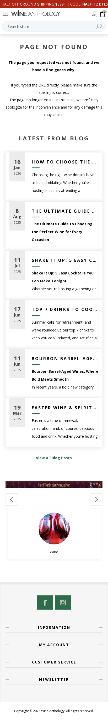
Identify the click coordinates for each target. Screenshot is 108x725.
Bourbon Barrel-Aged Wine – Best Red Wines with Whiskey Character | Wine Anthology (65, 358)
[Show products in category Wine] (54, 528)
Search (99, 26)
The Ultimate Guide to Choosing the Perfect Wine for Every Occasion (65, 211)
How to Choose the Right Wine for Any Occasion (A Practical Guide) (65, 162)
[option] (54, 533)
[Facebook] (45, 602)
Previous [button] (12, 499)
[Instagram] (63, 602)
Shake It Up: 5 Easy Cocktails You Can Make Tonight (65, 260)
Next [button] (96, 499)
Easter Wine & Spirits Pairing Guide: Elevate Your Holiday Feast (65, 408)
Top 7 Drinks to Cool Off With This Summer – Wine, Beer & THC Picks (65, 309)
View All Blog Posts (54, 457)
